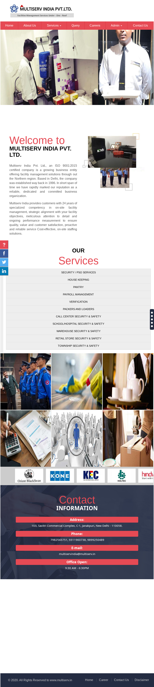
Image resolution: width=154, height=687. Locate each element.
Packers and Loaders (78, 309)
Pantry (78, 287)
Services (53, 25)
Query (76, 25)
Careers (95, 25)
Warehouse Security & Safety (78, 331)
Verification (78, 301)
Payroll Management (78, 294)
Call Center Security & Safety (78, 316)
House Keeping (78, 279)
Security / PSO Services (78, 272)
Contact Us (140, 25)
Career (103, 680)
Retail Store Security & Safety (78, 338)
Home (9, 25)
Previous (9, 69)
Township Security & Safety (78, 345)
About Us (29, 25)
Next (145, 69)
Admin (115, 25)
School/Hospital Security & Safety (78, 323)
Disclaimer (142, 680)
